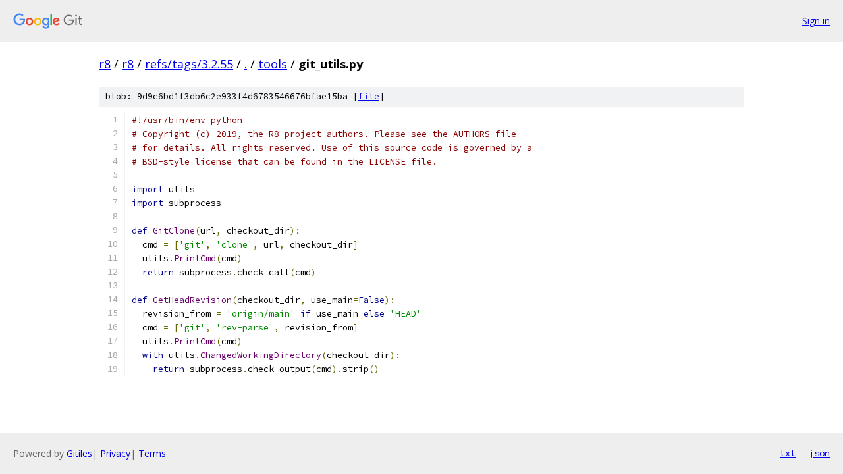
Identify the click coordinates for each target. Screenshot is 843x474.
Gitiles (79, 453)
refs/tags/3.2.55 (189, 64)
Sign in (816, 20)
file (368, 96)
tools (272, 64)
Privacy (115, 453)
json (819, 453)
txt (788, 453)
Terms (152, 453)
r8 (105, 64)
